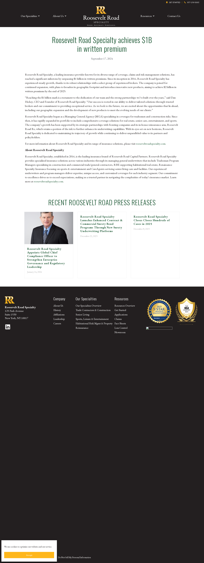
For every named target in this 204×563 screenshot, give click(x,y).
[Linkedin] (7, 327)
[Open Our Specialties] (39, 16)
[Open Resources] (154, 16)
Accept (29, 555)
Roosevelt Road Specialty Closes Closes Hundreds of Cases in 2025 (152, 220)
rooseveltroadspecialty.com (150, 143)
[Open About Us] (65, 16)
